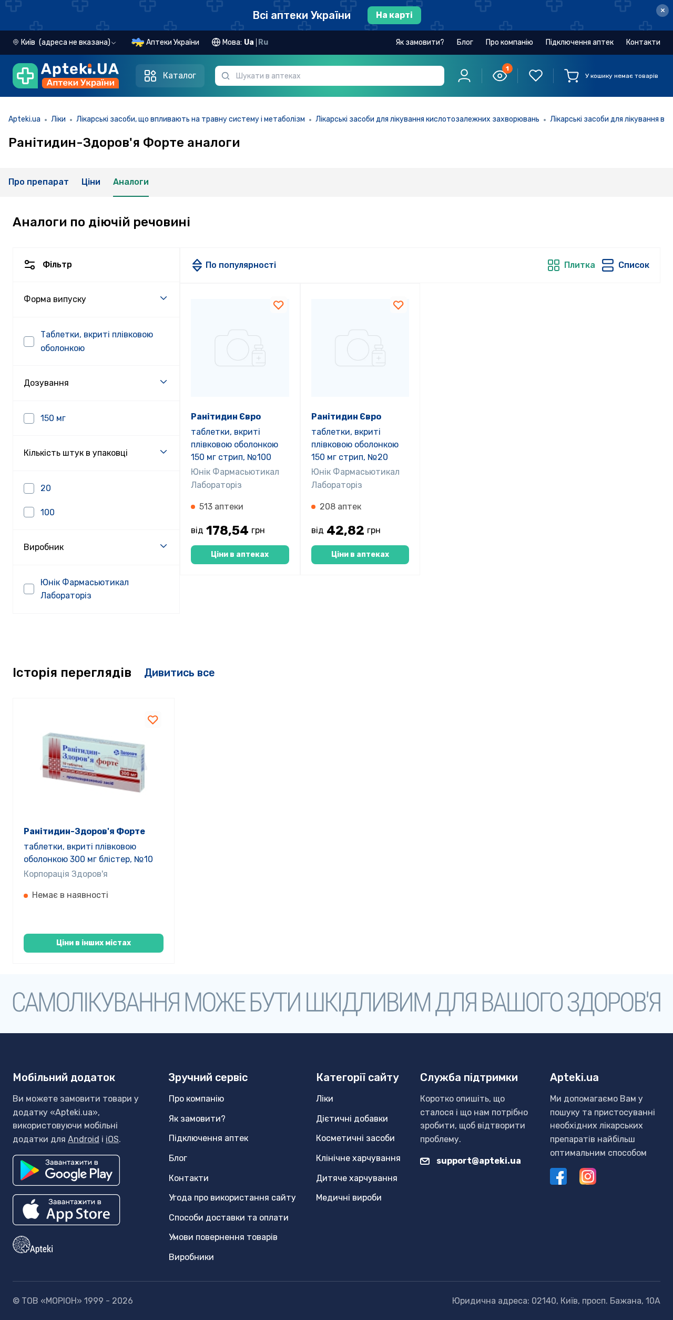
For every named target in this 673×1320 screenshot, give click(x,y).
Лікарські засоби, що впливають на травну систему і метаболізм (190, 119)
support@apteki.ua (478, 1161)
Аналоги (131, 182)
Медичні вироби (349, 1198)
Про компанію (509, 42)
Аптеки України (172, 42)
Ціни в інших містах (93, 942)
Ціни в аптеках (240, 554)
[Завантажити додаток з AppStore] (66, 1209)
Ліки (58, 119)
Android (83, 1139)
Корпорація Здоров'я (66, 874)
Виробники (191, 1257)
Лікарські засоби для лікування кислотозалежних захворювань (427, 119)
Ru (263, 42)
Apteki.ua (24, 119)
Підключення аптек (580, 42)
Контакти (643, 42)
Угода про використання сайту (232, 1198)
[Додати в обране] (278, 304)
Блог (465, 42)
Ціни (90, 182)
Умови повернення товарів (223, 1237)
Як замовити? (419, 42)
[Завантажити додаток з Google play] (66, 1170)
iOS (112, 1139)
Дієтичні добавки (352, 1119)
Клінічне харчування (358, 1158)
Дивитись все (179, 672)
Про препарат (38, 182)
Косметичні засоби (355, 1138)
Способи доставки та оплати (229, 1218)
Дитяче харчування (356, 1178)
